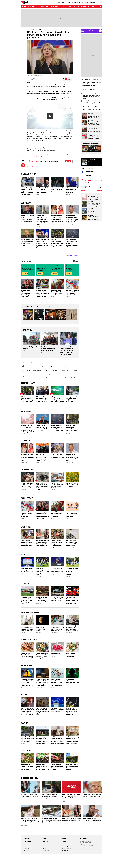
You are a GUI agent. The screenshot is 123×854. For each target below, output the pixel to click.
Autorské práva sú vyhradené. (86, 842)
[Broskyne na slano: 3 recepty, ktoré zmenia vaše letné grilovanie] (72, 647)
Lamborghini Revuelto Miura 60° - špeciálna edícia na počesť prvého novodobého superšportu (42, 599)
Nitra (66, 404)
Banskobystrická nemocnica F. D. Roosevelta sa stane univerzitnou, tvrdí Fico (49, 348)
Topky (36, 29)
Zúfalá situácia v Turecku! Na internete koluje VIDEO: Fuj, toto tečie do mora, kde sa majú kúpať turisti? (94, 211)
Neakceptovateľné (32, 157)
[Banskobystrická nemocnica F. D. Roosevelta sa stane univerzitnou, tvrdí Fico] (50, 338)
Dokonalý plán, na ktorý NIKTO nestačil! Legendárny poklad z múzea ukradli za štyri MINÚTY (94, 218)
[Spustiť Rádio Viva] (91, 30)
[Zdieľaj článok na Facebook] (23, 155)
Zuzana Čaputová (37, 150)
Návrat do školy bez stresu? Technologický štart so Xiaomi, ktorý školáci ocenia (71, 514)
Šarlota (69, 155)
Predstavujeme (38, 603)
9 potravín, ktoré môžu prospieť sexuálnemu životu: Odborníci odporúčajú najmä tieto (27, 485)
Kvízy (70, 6)
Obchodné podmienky (47, 845)
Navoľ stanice (83, 190)
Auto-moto (26, 583)
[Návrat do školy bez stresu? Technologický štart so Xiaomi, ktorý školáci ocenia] (72, 506)
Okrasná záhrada (69, 771)
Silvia (74, 2)
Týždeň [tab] (99, 79)
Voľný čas (91, 6)
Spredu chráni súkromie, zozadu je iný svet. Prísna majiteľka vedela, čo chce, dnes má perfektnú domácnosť (27, 740)
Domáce (24, 6)
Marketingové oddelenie (66, 848)
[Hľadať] (100, 6)
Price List (44, 848)
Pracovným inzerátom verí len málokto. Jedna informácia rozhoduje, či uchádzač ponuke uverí (27, 628)
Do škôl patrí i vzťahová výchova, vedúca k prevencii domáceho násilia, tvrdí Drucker (42, 190)
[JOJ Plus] (82, 186)
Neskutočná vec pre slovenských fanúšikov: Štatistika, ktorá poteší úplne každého (56, 292)
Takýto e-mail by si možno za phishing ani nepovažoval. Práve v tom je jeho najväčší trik (72, 682)
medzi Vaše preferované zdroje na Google (45, 161)
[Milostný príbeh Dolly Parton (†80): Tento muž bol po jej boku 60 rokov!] (57, 448)
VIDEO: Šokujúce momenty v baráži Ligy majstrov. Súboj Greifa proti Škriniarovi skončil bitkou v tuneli (72, 711)
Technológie (26, 665)
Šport (47, 6)
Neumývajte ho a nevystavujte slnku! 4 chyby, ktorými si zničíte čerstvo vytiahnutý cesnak (42, 767)
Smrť (35, 155)
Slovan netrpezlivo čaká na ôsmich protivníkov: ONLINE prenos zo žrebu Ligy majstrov (27, 571)
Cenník (44, 846)
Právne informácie (27, 841)
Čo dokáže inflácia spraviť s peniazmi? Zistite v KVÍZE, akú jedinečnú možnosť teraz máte (72, 292)
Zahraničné (31, 6)
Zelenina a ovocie (54, 771)
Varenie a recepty (29, 639)
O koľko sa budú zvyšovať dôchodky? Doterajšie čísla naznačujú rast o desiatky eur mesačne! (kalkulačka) (42, 544)
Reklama (45, 838)
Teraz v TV (84, 168)
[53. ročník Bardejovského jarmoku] (31, 338)
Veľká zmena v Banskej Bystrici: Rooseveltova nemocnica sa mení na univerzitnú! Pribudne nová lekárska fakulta (49, 370)
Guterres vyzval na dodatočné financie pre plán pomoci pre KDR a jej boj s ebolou (42, 428)
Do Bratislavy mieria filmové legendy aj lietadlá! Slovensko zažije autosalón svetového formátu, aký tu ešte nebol (42, 293)
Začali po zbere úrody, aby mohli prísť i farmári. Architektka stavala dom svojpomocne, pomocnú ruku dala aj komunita (72, 740)
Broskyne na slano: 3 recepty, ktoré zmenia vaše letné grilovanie (71, 654)
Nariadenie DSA (27, 850)
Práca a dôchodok (69, 632)
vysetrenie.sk (23, 489)
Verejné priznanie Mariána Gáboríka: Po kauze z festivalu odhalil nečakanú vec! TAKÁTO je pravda (72, 457)
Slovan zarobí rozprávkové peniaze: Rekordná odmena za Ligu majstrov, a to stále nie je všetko (42, 571)
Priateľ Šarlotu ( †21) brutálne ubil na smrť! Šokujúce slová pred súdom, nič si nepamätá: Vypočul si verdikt (27, 191)
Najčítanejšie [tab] (86, 79)
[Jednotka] (82, 179)
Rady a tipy (53, 656)
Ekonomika (64, 6)
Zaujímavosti (55, 6)
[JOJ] (82, 175)
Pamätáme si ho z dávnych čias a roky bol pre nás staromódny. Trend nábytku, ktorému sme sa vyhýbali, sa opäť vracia (57, 740)
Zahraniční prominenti (55, 459)
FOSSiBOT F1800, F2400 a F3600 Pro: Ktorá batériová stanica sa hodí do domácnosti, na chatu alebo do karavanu (42, 682)
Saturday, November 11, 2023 (51, 150)
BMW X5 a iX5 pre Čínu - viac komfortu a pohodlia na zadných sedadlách (57, 598)
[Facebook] (81, 838)
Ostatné (52, 574)
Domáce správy (28, 383)
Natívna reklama (46, 850)
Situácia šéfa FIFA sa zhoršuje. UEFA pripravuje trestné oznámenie (57, 709)
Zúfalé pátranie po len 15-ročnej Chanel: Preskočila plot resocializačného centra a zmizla (57, 400)
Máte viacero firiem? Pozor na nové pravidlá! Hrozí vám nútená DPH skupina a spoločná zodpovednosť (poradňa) (72, 544)
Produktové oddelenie (66, 843)
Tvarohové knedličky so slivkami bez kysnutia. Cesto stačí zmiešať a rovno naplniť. (42, 655)
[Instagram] (84, 838)
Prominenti (40, 6)
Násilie (64, 155)
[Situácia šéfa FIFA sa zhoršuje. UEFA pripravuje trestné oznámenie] (57, 702)
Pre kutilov (26, 751)
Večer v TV (92, 168)
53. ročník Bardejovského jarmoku (30, 348)
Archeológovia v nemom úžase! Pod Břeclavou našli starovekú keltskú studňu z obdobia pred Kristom (42, 486)
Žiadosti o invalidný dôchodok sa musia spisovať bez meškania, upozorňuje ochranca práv (72, 628)
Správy (24, 350)
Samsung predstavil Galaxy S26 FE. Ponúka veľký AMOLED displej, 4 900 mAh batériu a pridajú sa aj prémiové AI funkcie (57, 682)
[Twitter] (86, 838)
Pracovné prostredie (54, 632)
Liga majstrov (23, 574)
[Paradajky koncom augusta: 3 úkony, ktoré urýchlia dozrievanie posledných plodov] (27, 758)
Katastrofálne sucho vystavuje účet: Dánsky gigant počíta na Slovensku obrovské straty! (56, 544)
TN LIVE (24, 694)
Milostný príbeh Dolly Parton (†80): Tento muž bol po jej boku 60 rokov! (57, 456)
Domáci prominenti (24, 462)
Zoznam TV (27, 330)
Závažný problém (42, 157)
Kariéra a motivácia (30, 612)
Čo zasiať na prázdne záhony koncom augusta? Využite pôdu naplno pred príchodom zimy (57, 767)
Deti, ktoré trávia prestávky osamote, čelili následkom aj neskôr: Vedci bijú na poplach (57, 485)
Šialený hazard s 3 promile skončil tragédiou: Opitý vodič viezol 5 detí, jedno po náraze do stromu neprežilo (71, 429)
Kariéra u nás (26, 846)
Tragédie (40, 155)
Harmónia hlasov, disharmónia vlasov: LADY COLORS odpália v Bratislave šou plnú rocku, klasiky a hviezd (27, 293)
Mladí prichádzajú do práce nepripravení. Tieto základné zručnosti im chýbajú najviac (57, 628)
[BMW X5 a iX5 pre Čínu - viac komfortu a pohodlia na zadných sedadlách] (57, 591)
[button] (66, 79)
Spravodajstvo (64, 841)
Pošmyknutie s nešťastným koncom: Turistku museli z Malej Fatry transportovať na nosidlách (44, 367)
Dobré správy (27, 498)
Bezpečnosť (68, 685)
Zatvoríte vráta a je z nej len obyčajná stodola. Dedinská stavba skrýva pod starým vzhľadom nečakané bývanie (42, 740)
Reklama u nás (45, 841)
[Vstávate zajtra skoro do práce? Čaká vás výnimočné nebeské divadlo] (42, 620)
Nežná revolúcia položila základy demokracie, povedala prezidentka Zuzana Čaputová (72, 190)
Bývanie (24, 723)
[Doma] (82, 183)
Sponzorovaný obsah (39, 687)
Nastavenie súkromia (28, 845)
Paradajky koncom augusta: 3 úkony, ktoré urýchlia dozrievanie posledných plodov (27, 767)
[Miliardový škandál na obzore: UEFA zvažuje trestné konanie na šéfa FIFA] (57, 562)
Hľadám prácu (23, 632)
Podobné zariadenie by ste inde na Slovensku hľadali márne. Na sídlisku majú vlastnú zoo (42, 710)
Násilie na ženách (57, 155)
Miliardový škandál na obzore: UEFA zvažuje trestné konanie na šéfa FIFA (57, 571)
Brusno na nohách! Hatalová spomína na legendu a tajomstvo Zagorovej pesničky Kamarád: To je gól (66, 350)
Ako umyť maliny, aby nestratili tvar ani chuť (56, 653)
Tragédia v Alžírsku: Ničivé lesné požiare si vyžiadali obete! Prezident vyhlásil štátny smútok (57, 429)
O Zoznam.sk (27, 838)
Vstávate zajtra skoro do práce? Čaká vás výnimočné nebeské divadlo (42, 628)
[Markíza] (82, 172)
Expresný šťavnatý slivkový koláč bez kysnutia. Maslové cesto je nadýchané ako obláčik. (27, 655)
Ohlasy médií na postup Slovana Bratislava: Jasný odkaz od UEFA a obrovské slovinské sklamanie (72, 571)
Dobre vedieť (23, 298)
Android (22, 687)
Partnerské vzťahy (92, 159)
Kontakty (64, 838)
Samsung (52, 687)
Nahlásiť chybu (30, 166)
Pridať (69, 161)
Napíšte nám (26, 848)
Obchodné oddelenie (66, 845)
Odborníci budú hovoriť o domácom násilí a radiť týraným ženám (57, 189)
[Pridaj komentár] (23, 150)
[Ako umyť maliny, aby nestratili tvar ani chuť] (57, 647)
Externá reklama (46, 843)
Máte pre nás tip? (65, 850)
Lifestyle (83, 6)
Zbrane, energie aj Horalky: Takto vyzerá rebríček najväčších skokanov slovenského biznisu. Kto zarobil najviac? (26, 544)
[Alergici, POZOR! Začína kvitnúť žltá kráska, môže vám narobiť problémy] (72, 477)
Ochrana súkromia (27, 843)
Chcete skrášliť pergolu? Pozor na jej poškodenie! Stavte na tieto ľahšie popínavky (72, 767)
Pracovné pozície (26, 261)
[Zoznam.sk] (84, 845)
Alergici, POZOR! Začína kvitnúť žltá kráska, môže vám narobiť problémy (72, 484)
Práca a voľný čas (39, 632)
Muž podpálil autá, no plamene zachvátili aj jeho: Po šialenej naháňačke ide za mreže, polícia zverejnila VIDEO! (49, 377)
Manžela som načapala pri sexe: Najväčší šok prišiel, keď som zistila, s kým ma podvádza (94, 161)
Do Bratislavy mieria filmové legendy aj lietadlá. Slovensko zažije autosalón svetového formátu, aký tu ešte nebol (72, 600)
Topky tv (76, 6)
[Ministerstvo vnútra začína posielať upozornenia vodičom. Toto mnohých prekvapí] (27, 591)
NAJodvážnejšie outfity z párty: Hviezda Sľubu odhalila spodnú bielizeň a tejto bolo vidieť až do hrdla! (47, 374)
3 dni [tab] (94, 79)
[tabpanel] (91, 96)
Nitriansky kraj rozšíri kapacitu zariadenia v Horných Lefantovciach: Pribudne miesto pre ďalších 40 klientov (72, 400)
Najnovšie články (27, 363)
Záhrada (22, 771)
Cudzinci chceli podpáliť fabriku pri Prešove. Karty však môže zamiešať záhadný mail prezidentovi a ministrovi (27, 711)
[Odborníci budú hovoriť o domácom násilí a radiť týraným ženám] (57, 182)
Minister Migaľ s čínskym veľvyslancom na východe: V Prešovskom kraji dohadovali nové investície (92, 84)
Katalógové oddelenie (66, 846)
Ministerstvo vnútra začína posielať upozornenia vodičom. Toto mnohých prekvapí (27, 599)
